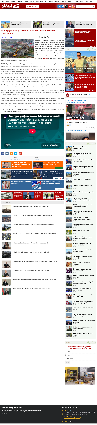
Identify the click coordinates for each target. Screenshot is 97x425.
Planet (26, 1)
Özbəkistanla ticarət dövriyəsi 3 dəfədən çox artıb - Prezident (34, 279)
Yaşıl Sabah (5, 1)
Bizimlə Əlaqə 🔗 (66, 410)
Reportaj (56, 1)
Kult (46, 1)
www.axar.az (65, 421)
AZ (27, 6)
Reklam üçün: (72, 418)
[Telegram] (59, 7)
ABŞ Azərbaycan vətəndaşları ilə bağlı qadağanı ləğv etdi (33, 206)
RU (30, 6)
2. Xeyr (69, 355)
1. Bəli (68, 351)
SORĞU (68, 342)
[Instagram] (73, 7)
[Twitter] (66, 7)
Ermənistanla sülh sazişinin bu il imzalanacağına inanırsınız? (80, 347)
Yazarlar (63, 1)
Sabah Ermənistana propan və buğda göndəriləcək (31, 252)
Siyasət (20, 1)
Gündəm (13, 1)
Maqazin (70, 1)
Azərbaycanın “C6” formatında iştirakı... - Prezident (31, 270)
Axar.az (45, 58)
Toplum (32, 1)
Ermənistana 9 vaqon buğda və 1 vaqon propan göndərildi (33, 224)
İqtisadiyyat (39, 1)
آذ (35, 6)
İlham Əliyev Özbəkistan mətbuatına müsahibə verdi (31, 289)
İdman (76, 1)
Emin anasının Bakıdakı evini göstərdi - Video (81, 70)
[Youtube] (70, 7)
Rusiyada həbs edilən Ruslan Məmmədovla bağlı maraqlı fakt (34, 234)
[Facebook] (63, 7)
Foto (86, 1)
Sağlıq (51, 1)
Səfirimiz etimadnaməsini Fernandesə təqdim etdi (30, 243)
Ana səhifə (4, 37)
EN (33, 6)
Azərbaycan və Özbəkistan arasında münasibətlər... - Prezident (35, 261)
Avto (81, 1)
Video (91, 1)
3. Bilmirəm (70, 358)
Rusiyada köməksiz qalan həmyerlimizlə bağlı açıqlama (32, 215)
